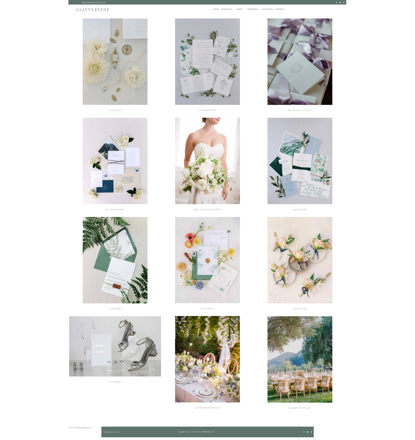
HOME (216, 9)
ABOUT (239, 9)
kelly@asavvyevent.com (111, 432)
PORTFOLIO (226, 9)
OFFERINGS (252, 9)
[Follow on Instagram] (340, 2)
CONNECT (279, 9)
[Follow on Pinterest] (343, 2)
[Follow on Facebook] (336, 2)
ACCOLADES (267, 9)
